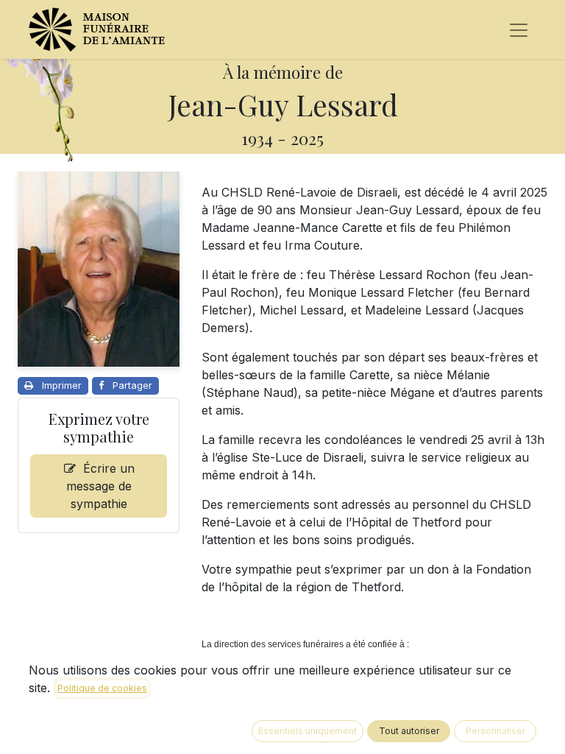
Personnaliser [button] (495, 730)
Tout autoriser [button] (409, 730)
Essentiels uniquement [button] (307, 730)
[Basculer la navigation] (518, 29)
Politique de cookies (102, 688)
